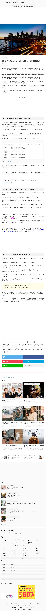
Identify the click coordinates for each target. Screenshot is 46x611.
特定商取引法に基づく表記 (23, 603)
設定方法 (34, 349)
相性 (18, 349)
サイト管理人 (16, 603)
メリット (36, 344)
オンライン (24, 342)
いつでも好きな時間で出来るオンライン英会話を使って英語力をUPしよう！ (23, 605)
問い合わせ (38, 603)
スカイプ (37, 342)
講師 (41, 349)
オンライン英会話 (31, 342)
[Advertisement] (23, 16)
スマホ (42, 342)
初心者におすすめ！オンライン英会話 (14, 2)
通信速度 (7, 351)
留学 (15, 349)
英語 (26, 349)
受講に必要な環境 (6, 376)
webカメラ (8, 342)
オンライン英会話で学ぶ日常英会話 (15, 487)
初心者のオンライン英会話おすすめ (9, 567)
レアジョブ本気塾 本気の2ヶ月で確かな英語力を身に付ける (21, 503)
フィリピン (19, 344)
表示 (25, 97)
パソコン (9, 344)
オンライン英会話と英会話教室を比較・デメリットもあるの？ (21, 511)
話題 (38, 349)
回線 (10, 377)
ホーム (7, 603)
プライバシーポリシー (32, 603)
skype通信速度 (8, 161)
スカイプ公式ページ (7, 183)
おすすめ (13, 342)
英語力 (30, 349)
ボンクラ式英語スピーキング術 (28, 344)
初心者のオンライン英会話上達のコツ (9, 570)
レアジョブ (41, 344)
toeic (3, 342)
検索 (23, 558)
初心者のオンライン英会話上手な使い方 (10, 573)
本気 (3, 349)
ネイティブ (4, 344)
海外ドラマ (11, 349)
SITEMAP (10, 603)
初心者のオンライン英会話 (7, 564)
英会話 (22, 349)
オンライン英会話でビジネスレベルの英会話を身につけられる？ (22, 518)
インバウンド (18, 342)
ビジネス (14, 344)
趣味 (3, 351)
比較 (6, 349)
